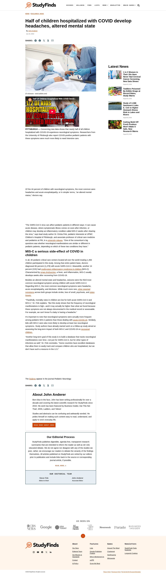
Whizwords (111, 558)
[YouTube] (38, 552)
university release (55, 240)
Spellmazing (111, 555)
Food (89, 5)
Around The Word (113, 548)
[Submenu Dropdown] (107, 5)
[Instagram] (34, 552)
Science (69, 5)
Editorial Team (77, 551)
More (105, 5)
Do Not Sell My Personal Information (131, 572)
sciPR (92, 560)
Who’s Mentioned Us (97, 557)
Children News (37, 13)
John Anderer (32, 31)
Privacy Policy (107, 572)
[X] (46, 552)
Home (27, 13)
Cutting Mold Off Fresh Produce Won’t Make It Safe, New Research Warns (130, 126)
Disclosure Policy (116, 572)
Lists (97, 5)
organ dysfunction (48, 272)
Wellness (80, 5)
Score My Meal (95, 563)
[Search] (138, 5)
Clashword (111, 551)
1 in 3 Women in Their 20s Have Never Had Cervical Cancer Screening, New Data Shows (132, 76)
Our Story (75, 548)
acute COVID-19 (80, 320)
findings (32, 379)
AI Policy (75, 563)
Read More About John (44, 425)
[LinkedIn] (51, 552)
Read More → (60, 465)
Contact (75, 560)
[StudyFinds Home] (40, 5)
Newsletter (115, 5)
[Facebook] (42, 552)
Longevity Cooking (131, 553)
